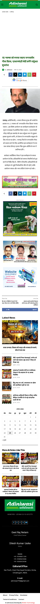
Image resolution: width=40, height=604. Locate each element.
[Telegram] (25, 75)
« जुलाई (4, 440)
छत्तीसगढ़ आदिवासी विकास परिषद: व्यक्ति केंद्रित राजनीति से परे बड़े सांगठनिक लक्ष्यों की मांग (25, 397)
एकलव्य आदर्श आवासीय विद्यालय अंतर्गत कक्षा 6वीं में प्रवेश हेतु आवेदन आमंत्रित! (30, 303)
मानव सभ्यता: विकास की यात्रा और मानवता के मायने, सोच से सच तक (10, 468)
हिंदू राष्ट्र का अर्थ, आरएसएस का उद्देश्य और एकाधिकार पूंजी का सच (29, 491)
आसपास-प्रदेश (5, 11)
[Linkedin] (20, 75)
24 (4, 433)
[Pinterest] (34, 75)
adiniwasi (9, 69)
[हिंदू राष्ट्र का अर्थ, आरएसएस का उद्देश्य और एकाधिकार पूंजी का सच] (6, 386)
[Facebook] (11, 75)
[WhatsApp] (29, 75)
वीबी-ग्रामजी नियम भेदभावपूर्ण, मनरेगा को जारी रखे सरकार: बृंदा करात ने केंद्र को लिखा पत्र (25, 360)
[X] (15, 75)
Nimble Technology (28, 602)
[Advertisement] (20, 34)
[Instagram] (16, 522)
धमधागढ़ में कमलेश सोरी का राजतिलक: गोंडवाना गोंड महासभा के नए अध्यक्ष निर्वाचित (24, 372)
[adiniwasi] (3, 70)
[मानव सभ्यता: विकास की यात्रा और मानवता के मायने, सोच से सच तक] (20, 332)
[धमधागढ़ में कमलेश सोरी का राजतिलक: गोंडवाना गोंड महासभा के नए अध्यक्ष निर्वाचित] (6, 374)
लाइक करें (35, 309)
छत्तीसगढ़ (12, 11)
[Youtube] (26, 522)
